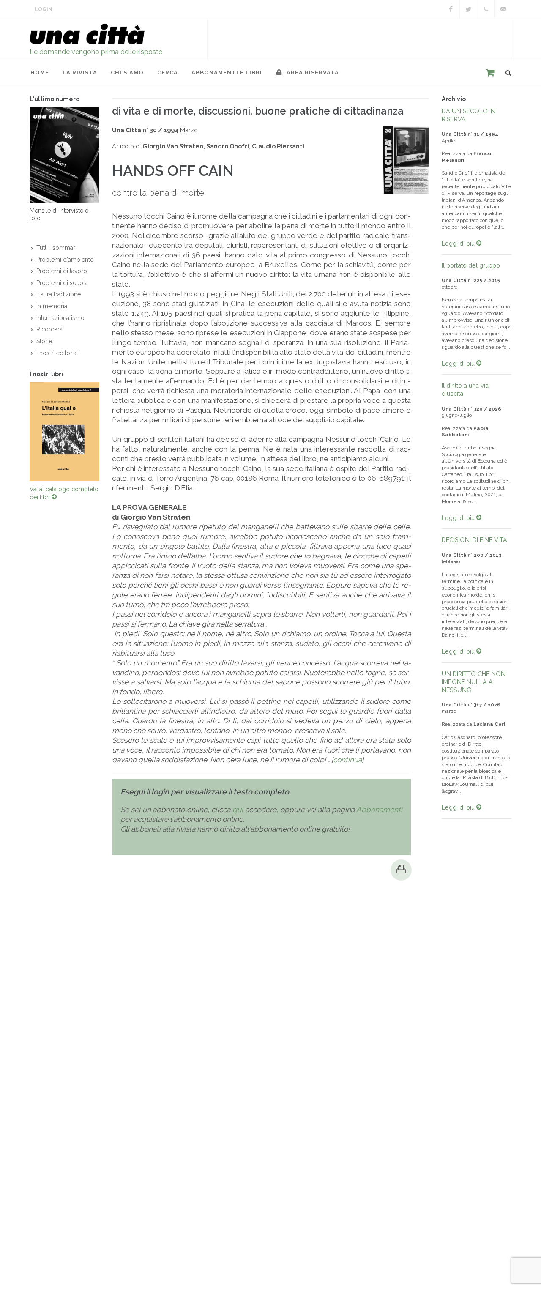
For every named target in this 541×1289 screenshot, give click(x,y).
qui (237, 809)
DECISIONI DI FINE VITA (474, 539)
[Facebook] (451, 9)
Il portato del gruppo (471, 265)
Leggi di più (459, 243)
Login (43, 9)
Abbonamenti (379, 809)
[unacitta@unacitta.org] (503, 9)
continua (347, 759)
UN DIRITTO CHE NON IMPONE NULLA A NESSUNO (473, 681)
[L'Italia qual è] (64, 431)
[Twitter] (468, 9)
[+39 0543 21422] (485, 9)
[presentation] (22, 431)
